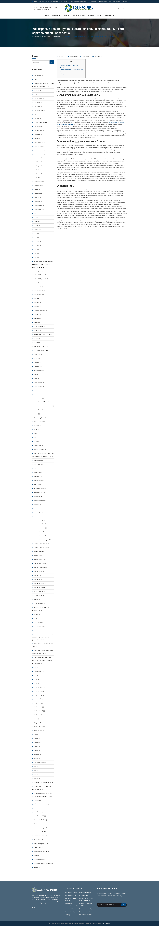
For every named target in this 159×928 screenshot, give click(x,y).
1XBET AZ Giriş (38, 146)
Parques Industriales (85, 912)
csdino (35, 433)
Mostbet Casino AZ (39, 536)
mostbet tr (37, 575)
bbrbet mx (36, 330)
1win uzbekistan (38, 130)
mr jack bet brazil (38, 595)
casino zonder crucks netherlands (43, 406)
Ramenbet (36, 754)
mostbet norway (38, 559)
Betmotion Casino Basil (40, 346)
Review (36, 758)
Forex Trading (37, 445)
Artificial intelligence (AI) (40, 279)
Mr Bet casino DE (38, 591)
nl (34, 618)
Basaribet (36, 322)
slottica (36, 778)
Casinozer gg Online (39, 418)
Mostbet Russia (38, 571)
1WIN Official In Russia (40, 122)
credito (36, 429)
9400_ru (36, 233)
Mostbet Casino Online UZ (41, 544)
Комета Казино (38, 847)
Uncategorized (38, 820)
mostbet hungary (38, 551)
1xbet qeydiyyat (38, 193)
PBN (35, 667)
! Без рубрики (37, 75)
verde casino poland (39, 832)
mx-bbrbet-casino (38, 603)
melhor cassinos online (40, 508)
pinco (35, 719)
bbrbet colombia (38, 326)
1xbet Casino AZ (38, 150)
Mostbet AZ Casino (39, 516)
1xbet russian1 (38, 209)
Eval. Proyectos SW (70, 895)
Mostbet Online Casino (40, 563)
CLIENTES (91, 16)
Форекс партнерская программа (43, 863)
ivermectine (37, 484)
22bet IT (36, 225)
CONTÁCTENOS (109, 16)
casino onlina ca (38, 390)
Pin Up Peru (37, 715)
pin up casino (37, 703)
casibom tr (37, 374)
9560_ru (36, 249)
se (34, 766)
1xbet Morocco (38, 185)
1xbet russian (37, 205)
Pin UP (35, 679)
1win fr (36, 114)
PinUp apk (36, 723)
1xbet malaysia (38, 182)
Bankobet (36, 318)
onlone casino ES (38, 626)
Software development (40, 804)
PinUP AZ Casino (38, 727)
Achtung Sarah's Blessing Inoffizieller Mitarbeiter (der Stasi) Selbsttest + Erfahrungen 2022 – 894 (42, 264)
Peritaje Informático (85, 892)
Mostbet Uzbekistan (39, 587)
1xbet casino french (39, 158)
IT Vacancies (37, 472)
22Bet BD (36, 221)
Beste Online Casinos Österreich (42, 334)
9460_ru (36, 237)
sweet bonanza (38, 812)
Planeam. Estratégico (71, 912)
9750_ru (36, 257)
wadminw (75, 56)
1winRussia (37, 134)
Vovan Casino (37, 840)
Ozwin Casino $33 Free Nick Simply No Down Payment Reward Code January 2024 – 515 (42, 637)
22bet (35, 217)
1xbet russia (37, 201)
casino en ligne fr (38, 386)
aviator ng (36, 306)
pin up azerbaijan (38, 695)
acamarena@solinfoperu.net (78, 1)
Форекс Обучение (39, 859)
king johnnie (37, 496)
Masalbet (36, 504)
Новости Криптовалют (40, 851)
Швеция (36, 867)
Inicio (47, 16)
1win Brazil (37, 106)
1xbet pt (36, 189)
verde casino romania (39, 836)
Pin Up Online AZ (38, 711)
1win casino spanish (39, 110)
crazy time (36, 425)
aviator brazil (37, 287)
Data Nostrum (106, 923)
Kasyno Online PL (38, 492)
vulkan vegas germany (40, 843)
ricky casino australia (39, 762)
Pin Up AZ (36, 683)
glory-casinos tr (38, 464)
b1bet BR (36, 314)
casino (35, 378)
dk (34, 437)
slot (35, 770)
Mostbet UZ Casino (39, 583)
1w (34, 94)
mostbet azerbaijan (39, 524)
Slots (35, 774)
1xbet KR (36, 178)
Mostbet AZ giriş (38, 520)
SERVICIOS (67, 16)
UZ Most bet (37, 824)
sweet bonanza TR (39, 816)
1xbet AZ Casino (38, 142)
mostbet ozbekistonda (40, 567)
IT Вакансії (37, 476)
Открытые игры (66, 74)
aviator (36, 283)
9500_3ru (36, 245)
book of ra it (37, 366)
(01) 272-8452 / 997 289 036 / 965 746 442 (45, 7)
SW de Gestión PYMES (85, 915)
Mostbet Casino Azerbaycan (41, 540)
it (34, 468)
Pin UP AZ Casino (38, 687)
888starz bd (37, 229)
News (35, 614)
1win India (36, 118)
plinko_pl (36, 746)
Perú (35, 675)
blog (35, 358)
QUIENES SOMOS (56, 16)
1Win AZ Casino (38, 98)
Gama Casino (37, 460)
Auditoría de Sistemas (71, 892)
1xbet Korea (37, 174)
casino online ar (38, 394)
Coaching (67, 915)
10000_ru (36, 90)
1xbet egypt (37, 166)
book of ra (37, 362)
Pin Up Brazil (37, 699)
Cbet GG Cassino (38, 422)
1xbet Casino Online (39, 162)
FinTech (36, 441)
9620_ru (36, 253)
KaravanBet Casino (39, 488)
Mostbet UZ (37, 579)
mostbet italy (37, 555)
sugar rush (37, 808)
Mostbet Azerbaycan (39, 528)
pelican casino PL (38, 671)
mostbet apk (37, 512)
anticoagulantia (38, 271)
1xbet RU (36, 197)
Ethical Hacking (83, 895)
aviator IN (36, 298)
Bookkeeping (37, 370)
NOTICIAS (99, 16)
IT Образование (38, 480)
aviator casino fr (38, 294)
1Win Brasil (37, 102)
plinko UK (36, 742)
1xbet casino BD (38, 154)
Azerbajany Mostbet (39, 310)
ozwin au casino (38, 630)
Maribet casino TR (39, 500)
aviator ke (36, 302)
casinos (36, 414)
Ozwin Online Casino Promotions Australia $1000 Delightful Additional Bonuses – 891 (42, 660)
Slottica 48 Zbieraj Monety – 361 (42, 782)
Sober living (37, 800)
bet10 (35, 338)
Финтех (36, 855)
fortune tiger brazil (39, 449)
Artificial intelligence (39, 275)
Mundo (36, 599)
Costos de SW (69, 909)
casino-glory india (38, 410)
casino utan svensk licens (40, 402)
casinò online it (38, 398)
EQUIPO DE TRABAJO (79, 16)
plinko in (36, 738)
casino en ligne (38, 382)
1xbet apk (36, 138)
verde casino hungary (39, 828)
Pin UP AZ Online (38, 691)
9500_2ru (36, 241)
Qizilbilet (36, 750)
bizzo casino (37, 354)
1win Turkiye (37, 126)
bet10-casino (37, 342)
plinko (35, 734)
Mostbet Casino (38, 532)
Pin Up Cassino (38, 707)
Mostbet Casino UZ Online (41, 547)
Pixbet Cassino (38, 730)
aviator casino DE (38, 291)
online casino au (38, 622)
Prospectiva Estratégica (86, 909)
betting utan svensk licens (41, 350)
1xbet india (37, 170)
